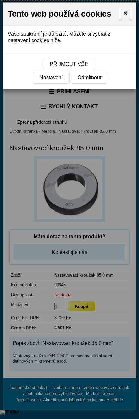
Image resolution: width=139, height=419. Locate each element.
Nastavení (51, 77)
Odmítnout (89, 77)
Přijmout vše (69, 64)
